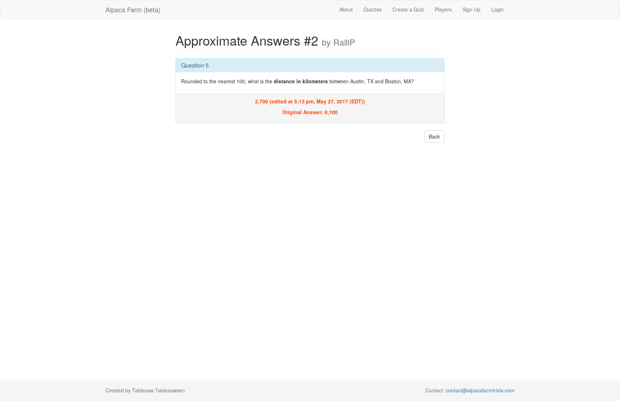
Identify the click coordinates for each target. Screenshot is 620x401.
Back (434, 136)
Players (443, 9)
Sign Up (471, 9)
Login (497, 9)
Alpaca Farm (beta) (132, 9)
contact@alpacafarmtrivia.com (480, 390)
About (346, 9)
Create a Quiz (408, 9)
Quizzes (372, 9)
